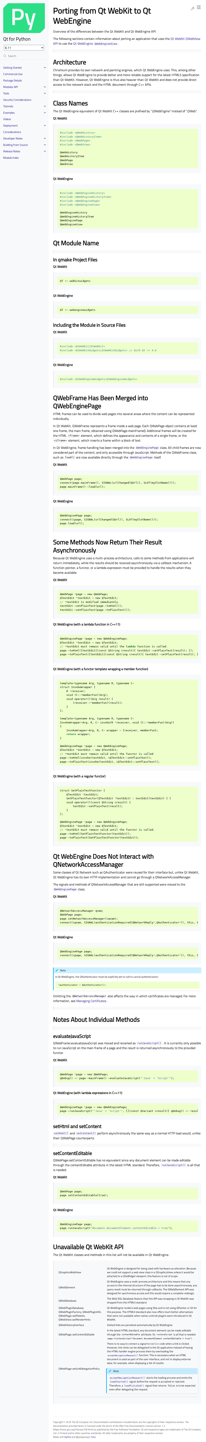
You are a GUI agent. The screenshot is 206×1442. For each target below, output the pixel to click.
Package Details (12, 80)
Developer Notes (13, 138)
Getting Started (12, 67)
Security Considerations (17, 100)
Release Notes (11, 151)
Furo (93, 1437)
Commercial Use (13, 74)
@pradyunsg (82, 1437)
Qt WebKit (178, 38)
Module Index (11, 158)
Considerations (12, 132)
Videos (7, 119)
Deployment (10, 125)
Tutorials (8, 106)
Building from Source (15, 145)
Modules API (10, 87)
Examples (9, 112)
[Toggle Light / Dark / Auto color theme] (193, 8)
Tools (6, 93)
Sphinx (67, 1437)
